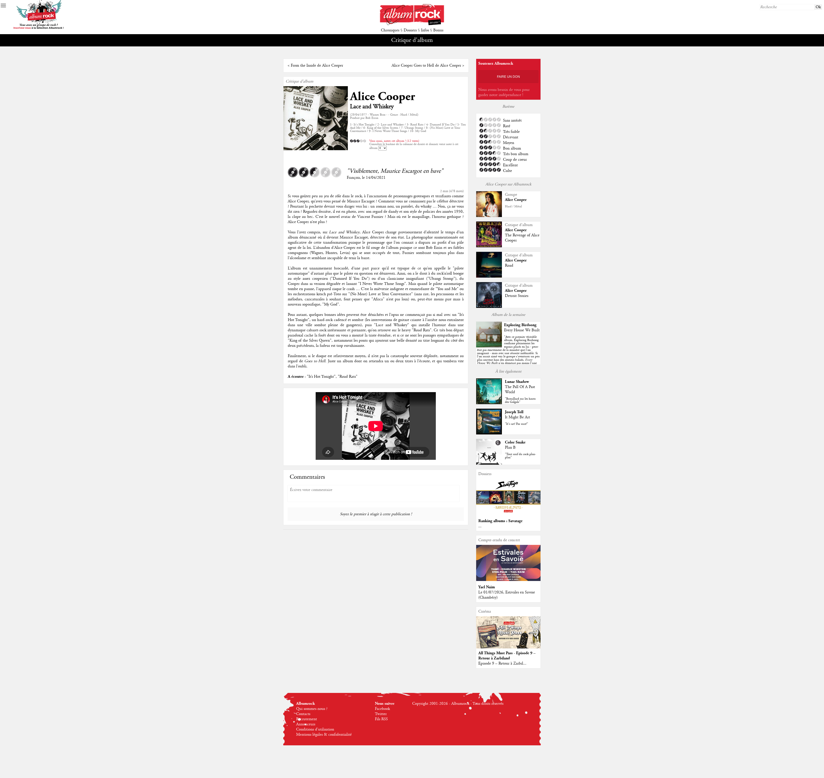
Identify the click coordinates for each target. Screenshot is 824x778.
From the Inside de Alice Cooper (317, 65)
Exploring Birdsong (520, 325)
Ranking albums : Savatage (500, 520)
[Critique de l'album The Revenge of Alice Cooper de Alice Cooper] (489, 246)
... (480, 526)
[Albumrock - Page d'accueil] (412, 24)
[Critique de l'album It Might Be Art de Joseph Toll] (489, 433)
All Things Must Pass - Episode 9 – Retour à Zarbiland (507, 656)
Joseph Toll (514, 412)
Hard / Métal (513, 206)
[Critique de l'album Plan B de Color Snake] (489, 463)
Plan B (510, 447)
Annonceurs (305, 724)
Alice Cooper (382, 96)
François (353, 177)
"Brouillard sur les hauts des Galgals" (520, 400)
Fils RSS (381, 719)
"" (508, 355)
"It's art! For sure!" (516, 424)
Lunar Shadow (517, 381)
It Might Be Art (517, 417)
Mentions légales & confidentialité (324, 734)
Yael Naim (486, 587)
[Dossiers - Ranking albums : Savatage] (508, 513)
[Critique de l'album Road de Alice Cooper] (489, 276)
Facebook (382, 708)
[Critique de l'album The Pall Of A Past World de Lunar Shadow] (489, 403)
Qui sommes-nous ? (311, 708)
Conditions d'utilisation (315, 729)
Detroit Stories (516, 295)
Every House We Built (522, 330)
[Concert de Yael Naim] (508, 579)
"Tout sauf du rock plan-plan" (520, 456)
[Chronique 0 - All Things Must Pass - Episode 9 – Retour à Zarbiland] (508, 636)
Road (509, 265)
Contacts (303, 714)
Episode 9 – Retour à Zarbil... (502, 663)
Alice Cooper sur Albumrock (508, 184)
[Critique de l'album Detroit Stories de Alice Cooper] (489, 306)
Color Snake (515, 442)
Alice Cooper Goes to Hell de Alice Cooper (426, 65)
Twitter (381, 714)
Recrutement (306, 719)
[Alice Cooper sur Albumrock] (489, 216)
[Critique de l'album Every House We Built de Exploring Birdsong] (489, 346)
